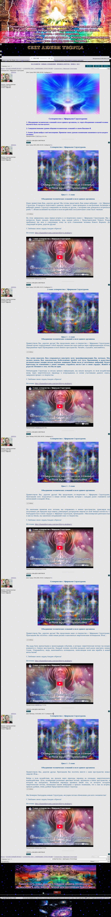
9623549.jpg (38, 569)
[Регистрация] (1, 51)
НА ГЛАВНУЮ (35, 64)
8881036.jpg (38, 278)
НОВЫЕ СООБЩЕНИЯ (48, 64)
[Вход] (1, 55)
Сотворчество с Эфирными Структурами (65, 68)
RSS (78, 64)
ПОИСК (73, 64)
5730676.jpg (38, 136)
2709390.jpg (38, 427)
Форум (3, 68)
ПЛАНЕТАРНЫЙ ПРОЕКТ (14, 68)
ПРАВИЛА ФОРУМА (63, 64)
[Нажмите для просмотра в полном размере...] (68, 113)
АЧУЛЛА (13, 72)
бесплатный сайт (100, 898)
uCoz (107, 898)
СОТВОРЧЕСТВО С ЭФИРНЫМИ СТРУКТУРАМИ (38, 68)
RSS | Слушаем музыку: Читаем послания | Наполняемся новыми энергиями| (49, 60)
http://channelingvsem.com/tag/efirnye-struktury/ (53, 233)
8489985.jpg (38, 705)
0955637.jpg (38, 848)
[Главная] (1, 44)
